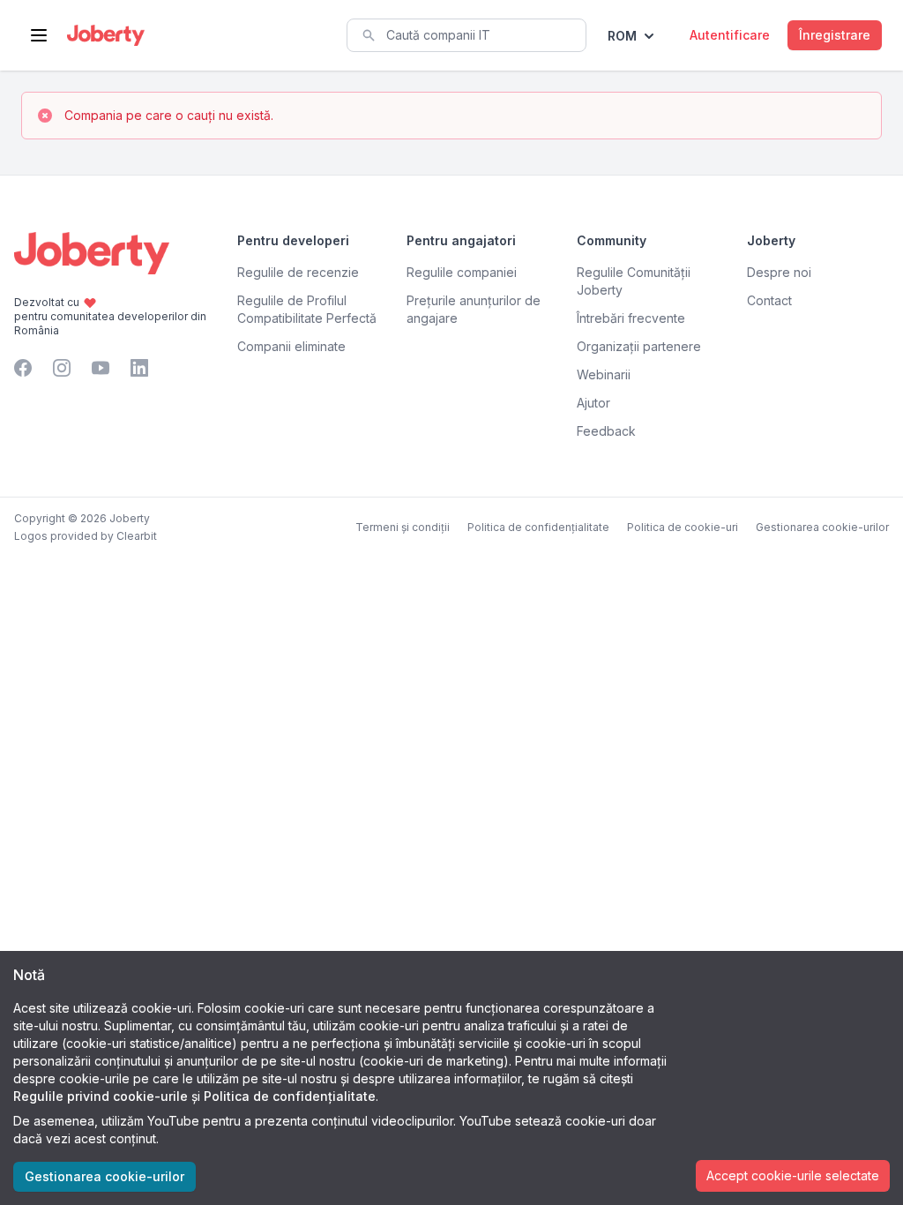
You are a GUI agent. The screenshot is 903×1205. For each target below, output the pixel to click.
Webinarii (604, 374)
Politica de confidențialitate (538, 527)
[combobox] (466, 35)
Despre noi (779, 272)
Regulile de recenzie (298, 272)
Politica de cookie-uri (682, 527)
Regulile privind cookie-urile (100, 1096)
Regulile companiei (462, 272)
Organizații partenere (639, 346)
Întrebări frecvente (631, 318)
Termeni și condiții (402, 527)
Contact (769, 300)
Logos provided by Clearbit (85, 536)
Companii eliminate (291, 346)
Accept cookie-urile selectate (792, 1175)
